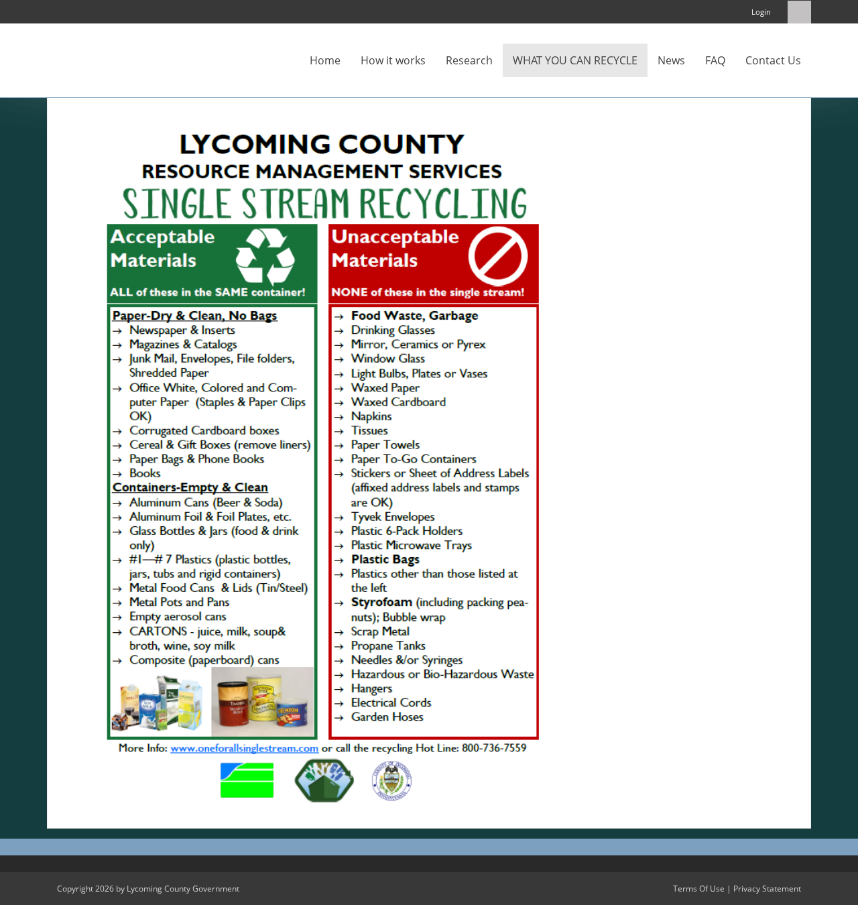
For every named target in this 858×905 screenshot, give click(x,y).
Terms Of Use (699, 888)
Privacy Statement (767, 888)
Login (761, 12)
